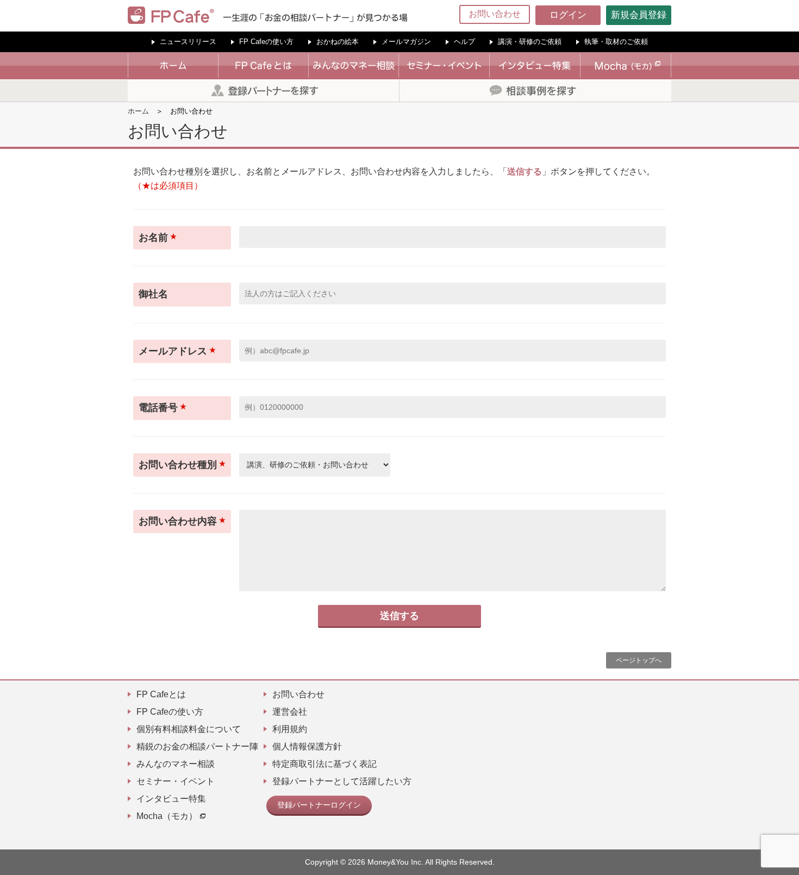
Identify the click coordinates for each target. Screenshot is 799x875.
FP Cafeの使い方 (266, 42)
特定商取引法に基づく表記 (324, 763)
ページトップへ (638, 660)
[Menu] (783, 15)
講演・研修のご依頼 (529, 42)
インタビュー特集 (171, 798)
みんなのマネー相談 (175, 763)
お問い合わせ (495, 13)
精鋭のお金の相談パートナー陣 (197, 746)
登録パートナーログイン (319, 805)
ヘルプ (464, 42)
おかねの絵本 (337, 42)
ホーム (138, 111)
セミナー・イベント (175, 781)
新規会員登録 (638, 15)
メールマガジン (406, 42)
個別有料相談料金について (188, 729)
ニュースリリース (188, 42)
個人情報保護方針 (307, 746)
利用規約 (289, 729)
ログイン (568, 15)
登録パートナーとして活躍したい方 (341, 781)
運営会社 (289, 711)
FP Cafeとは (161, 694)
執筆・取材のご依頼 (616, 42)
